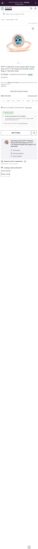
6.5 (33, 101)
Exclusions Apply (4, 77)
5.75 (18, 101)
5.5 (13, 101)
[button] (35, 3)
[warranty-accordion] (35, 117)
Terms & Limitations (23, 123)
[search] (4, 14)
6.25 (28, 101)
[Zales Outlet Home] (8, 8)
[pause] (2, 3)
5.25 (8, 101)
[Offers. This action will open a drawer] (31, 9)
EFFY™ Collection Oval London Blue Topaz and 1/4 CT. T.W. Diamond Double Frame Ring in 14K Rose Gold (18, 69)
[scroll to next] (36, 100)
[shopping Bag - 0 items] (36, 9)
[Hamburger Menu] (2, 9)
